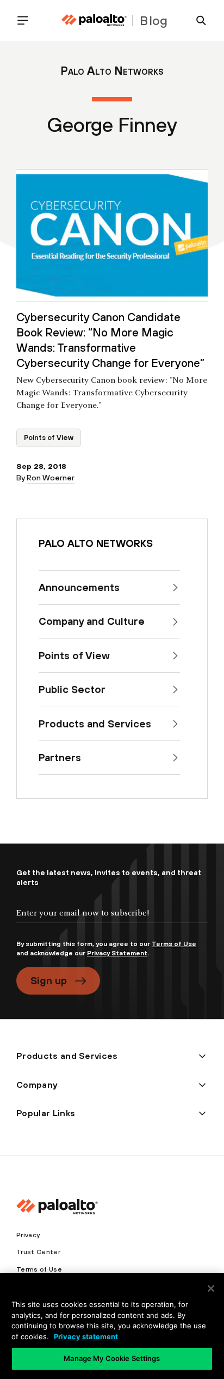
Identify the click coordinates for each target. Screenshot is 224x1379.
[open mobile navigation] (27, 20)
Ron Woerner (50, 477)
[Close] (211, 1288)
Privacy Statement (117, 953)
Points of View (48, 437)
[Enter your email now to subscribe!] (112, 922)
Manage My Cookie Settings (112, 1358)
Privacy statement (86, 1336)
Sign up (48, 980)
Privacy (28, 1235)
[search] (197, 20)
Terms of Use (174, 944)
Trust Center (38, 1252)
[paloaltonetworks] (94, 20)
